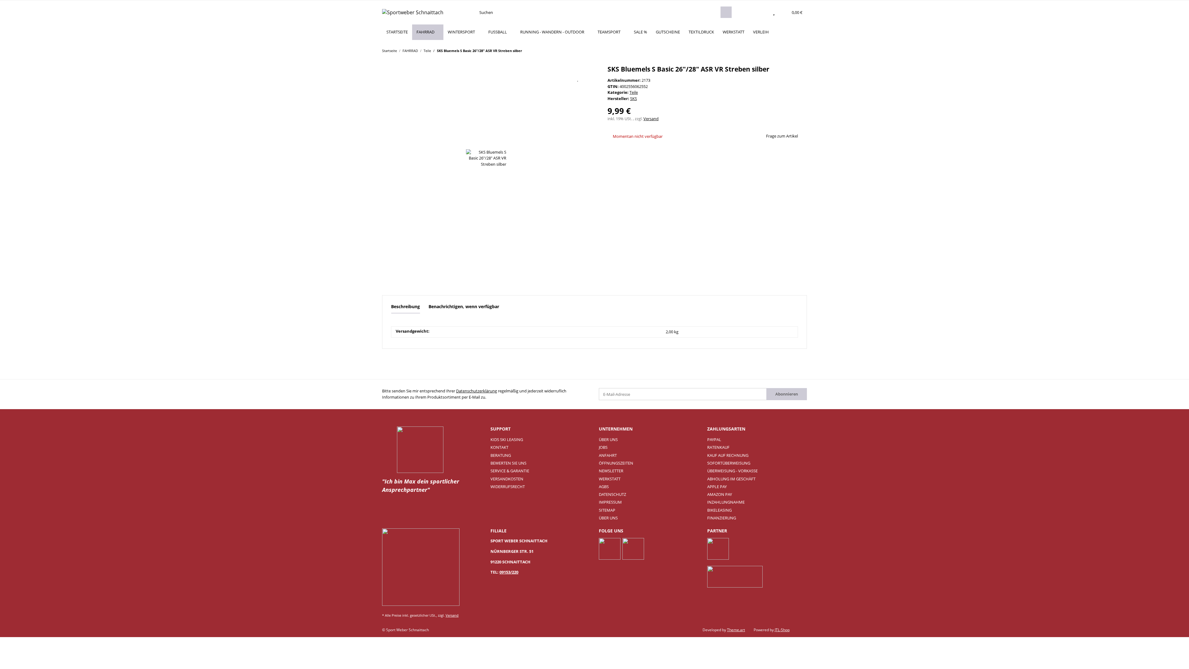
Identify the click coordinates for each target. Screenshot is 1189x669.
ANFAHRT (608, 455)
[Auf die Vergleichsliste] (562, 78)
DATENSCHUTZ (612, 494)
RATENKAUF (718, 447)
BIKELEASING (719, 510)
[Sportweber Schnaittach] (412, 12)
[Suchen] (726, 12)
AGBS (604, 486)
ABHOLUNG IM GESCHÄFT (731, 479)
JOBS (603, 447)
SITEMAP (607, 510)
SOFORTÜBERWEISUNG (728, 463)
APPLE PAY (717, 486)
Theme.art (736, 629)
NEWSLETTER (611, 471)
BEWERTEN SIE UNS (508, 463)
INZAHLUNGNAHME (726, 502)
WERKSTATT (733, 32)
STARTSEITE (397, 32)
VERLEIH (761, 32)
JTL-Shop (782, 629)
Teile (633, 92)
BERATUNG (500, 455)
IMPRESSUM (610, 502)
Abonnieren (786, 394)
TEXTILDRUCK (701, 32)
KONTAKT (499, 447)
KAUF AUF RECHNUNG (727, 455)
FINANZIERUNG (721, 518)
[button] (762, 12)
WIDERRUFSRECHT (507, 486)
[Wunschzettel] (774, 12)
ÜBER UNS (608, 439)
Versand (651, 118)
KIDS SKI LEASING (506, 439)
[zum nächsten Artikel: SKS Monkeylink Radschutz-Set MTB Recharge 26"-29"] (801, 50)
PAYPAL (714, 439)
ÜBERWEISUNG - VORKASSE (732, 471)
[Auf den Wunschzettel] (578, 78)
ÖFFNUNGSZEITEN (616, 463)
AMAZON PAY (719, 494)
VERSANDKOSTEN (506, 479)
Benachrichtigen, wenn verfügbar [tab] (464, 306)
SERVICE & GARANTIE (509, 471)
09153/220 (508, 572)
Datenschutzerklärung (476, 391)
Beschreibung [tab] (405, 306)
